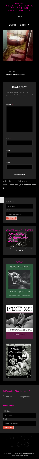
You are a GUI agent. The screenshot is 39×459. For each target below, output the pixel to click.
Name (8, 138)
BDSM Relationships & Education (20, 5)
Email (8, 150)
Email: (8, 210)
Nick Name (10, 202)
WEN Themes (24, 455)
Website (8, 162)
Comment (9, 104)
